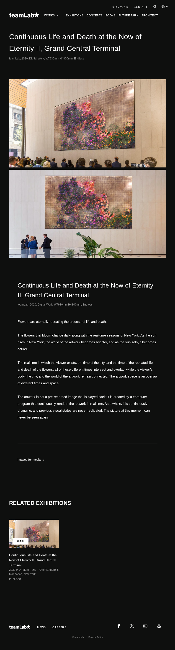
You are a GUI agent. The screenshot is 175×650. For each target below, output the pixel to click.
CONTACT (140, 7)
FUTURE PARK (128, 15)
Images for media (29, 459)
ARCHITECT (150, 15)
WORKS (49, 15)
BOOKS (110, 15)
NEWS (41, 627)
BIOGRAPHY (120, 7)
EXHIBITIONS (75, 15)
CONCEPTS (94, 15)
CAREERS (59, 627)
